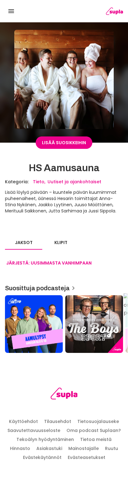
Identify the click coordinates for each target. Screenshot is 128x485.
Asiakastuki (49, 448)
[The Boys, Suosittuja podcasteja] (94, 324)
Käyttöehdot (23, 421)
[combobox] (49, 263)
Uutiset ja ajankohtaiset (74, 182)
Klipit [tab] (60, 242)
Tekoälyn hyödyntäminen (45, 439)
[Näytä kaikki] (64, 322)
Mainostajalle (83, 448)
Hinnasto (20, 448)
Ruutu (111, 448)
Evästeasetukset (86, 457)
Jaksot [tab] (24, 242)
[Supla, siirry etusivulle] (64, 395)
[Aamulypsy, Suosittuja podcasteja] (34, 324)
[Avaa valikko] (11, 11)
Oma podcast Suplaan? (93, 430)
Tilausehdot (57, 421)
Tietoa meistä (96, 439)
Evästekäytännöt (42, 457)
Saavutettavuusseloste (33, 430)
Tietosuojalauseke (98, 421)
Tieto (38, 182)
